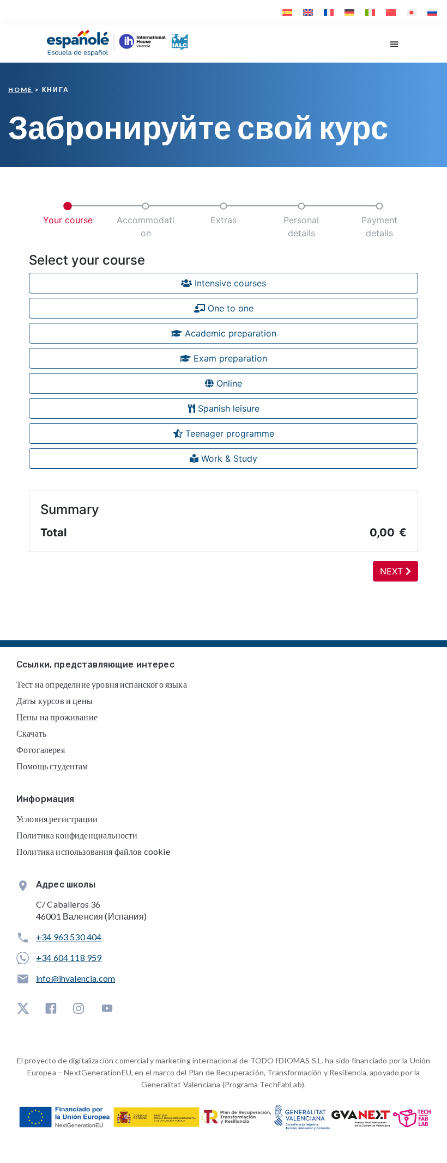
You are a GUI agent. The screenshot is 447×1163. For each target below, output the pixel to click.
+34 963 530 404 (68, 937)
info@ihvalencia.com (75, 978)
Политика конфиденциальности (76, 835)
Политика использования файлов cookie (93, 851)
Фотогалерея (40, 749)
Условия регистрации (57, 818)
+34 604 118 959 (68, 957)
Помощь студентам (52, 766)
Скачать (31, 733)
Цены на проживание (57, 717)
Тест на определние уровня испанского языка (101, 684)
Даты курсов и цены (54, 700)
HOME (20, 89)
